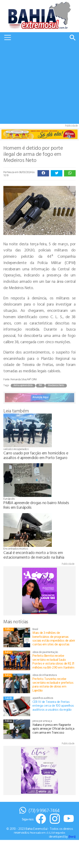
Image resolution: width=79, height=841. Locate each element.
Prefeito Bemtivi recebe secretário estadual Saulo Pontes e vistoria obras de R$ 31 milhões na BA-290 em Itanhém (53, 661)
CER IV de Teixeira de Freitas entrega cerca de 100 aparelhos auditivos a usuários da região (53, 705)
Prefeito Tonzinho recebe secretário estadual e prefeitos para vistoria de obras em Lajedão (52, 684)
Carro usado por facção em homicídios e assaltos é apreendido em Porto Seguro (35, 455)
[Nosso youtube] (69, 819)
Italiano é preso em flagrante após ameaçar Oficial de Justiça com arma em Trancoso (53, 728)
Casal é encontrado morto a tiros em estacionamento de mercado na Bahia (33, 554)
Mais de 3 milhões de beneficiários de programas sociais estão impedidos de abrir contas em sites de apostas (53, 638)
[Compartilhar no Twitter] (56, 173)
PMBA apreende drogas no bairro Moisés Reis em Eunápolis (36, 504)
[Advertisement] (39, 84)
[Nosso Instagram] (55, 819)
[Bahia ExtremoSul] (39, 15)
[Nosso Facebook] (41, 819)
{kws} (72, 836)
